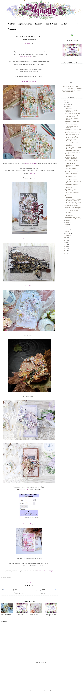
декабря (67, 104)
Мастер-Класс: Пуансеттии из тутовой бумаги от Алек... (72, 151)
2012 (65, 254)
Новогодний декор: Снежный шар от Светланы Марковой (73, 114)
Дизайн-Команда (25, 24)
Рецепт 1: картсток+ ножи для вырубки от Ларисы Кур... (73, 199)
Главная (11, 24)
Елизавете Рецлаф (29, 524)
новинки (79, 90)
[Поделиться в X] (28, 585)
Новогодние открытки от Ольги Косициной (71, 161)
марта (67, 231)
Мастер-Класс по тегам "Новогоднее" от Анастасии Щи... (73, 181)
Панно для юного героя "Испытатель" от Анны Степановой (71, 126)
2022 (65, 102)
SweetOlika (54, 690)
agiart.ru (32, 173)
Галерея (64, 24)
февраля (67, 233)
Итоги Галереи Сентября (71, 205)
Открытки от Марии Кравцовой (70, 196)
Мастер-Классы (51, 24)
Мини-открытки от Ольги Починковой (71, 214)
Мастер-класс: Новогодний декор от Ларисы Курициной (73, 122)
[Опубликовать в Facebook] (25, 585)
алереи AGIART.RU (26, 57)
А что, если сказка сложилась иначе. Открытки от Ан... (72, 133)
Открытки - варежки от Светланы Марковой (71, 157)
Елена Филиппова (29, 239)
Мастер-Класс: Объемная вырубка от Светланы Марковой (71, 186)
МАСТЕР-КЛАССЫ (68, 86)
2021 (65, 237)
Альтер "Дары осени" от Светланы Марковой (71, 172)
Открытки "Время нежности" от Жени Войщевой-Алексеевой (72, 176)
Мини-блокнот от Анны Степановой (71, 110)
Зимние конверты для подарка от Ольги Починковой (73, 136)
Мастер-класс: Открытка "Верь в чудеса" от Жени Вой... (73, 130)
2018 (65, 242)
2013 (65, 252)
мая (66, 228)
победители (66, 91)
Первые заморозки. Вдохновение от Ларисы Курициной (72, 165)
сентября (68, 220)
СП (81, 86)
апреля (67, 230)
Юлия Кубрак (29, 286)
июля (66, 224)
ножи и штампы (30, 163)
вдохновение (68, 88)
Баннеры (12, 29)
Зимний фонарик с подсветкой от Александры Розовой (73, 208)
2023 (65, 101)
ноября (67, 106)
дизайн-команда (66, 90)
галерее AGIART (42, 571)
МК (77, 86)
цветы (72, 91)
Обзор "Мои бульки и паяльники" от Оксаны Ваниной (71, 118)
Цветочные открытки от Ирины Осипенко (71, 140)
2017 (65, 244)
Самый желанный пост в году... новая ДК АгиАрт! (73, 154)
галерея (27, 43)
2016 (65, 246)
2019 (65, 241)
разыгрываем (23, 489)
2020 (65, 239)
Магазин (38, 24)
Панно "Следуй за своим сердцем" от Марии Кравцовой (71, 144)
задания (73, 90)
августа (67, 222)
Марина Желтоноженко (29, 81)
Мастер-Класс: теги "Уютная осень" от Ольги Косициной (73, 217)
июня (66, 226)
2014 (65, 250)
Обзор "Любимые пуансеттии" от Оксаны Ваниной (73, 203)
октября (50, 571)
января (67, 235)
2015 (65, 248)
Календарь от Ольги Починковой (70, 190)
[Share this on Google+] (30, 585)
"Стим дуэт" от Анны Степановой (70, 169)
